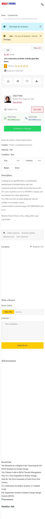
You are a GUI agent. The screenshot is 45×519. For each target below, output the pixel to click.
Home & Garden (7, 140)
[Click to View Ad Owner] (8, 81)
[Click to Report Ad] (37, 81)
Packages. (7, 39)
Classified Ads (13, 15)
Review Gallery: (6, 305)
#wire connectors (22, 237)
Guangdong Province (24, 145)
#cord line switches (28, 233)
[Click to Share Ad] (17, 81)
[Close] (40, 26)
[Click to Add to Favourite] (27, 81)
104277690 (17, 96)
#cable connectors (13, 233)
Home (3, 15)
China (11, 145)
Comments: (5, 318)
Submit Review (22, 345)
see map (37, 110)
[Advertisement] (22, 385)
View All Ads (17, 102)
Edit (7, 50)
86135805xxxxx (14, 120)
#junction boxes (8, 237)
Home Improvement (23, 140)
